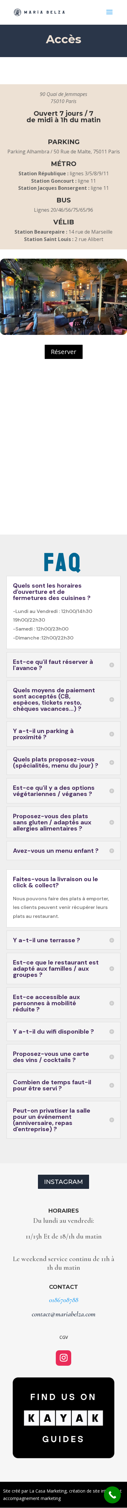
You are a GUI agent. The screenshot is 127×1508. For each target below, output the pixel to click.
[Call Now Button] (112, 1494)
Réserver (63, 352)
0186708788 (63, 1300)
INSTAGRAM (63, 1181)
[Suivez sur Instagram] (63, 1358)
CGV (63, 1337)
